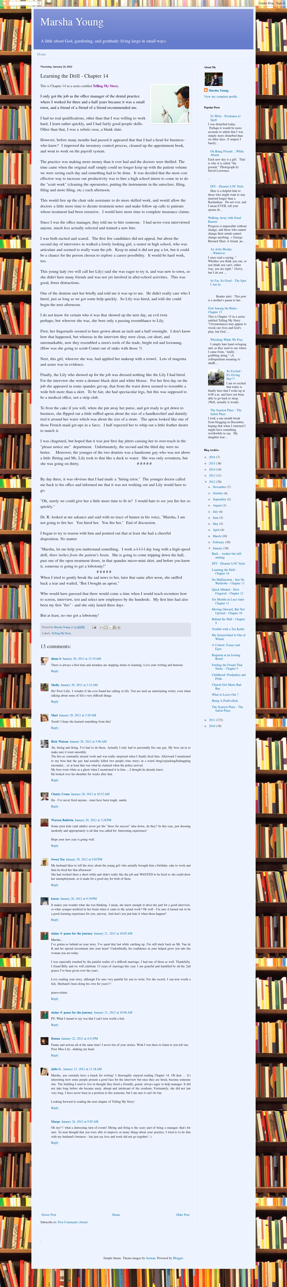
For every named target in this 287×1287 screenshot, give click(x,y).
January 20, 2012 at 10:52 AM (90, 794)
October (218, 493)
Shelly (55, 684)
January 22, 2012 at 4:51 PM (79, 1038)
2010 (212, 726)
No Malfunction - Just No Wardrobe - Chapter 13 (228, 581)
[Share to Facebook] (114, 627)
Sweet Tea (58, 859)
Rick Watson (59, 741)
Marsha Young (72, 21)
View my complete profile (220, 96)
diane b (56, 658)
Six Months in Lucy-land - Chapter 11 (229, 601)
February (219, 542)
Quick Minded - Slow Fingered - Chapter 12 (227, 591)
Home (41, 54)
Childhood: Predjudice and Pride (229, 677)
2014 (212, 469)
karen (55, 898)
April (216, 530)
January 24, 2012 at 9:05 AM (79, 1121)
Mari (54, 715)
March (217, 536)
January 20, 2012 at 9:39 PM (78, 898)
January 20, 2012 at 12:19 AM (82, 658)
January (218, 548)
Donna (55, 1038)
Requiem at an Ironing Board (226, 657)
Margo (55, 1121)
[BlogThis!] (106, 627)
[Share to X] (110, 627)
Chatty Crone (60, 794)
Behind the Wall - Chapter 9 (228, 621)
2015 (212, 463)
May (216, 523)
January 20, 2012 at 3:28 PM (93, 820)
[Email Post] (94, 627)
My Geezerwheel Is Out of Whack (229, 637)
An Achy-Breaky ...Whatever (221, 251)
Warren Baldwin (62, 820)
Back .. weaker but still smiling (226, 555)
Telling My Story (61, 633)
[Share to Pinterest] (119, 627)
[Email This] (102, 627)
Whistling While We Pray (226, 339)
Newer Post (48, 1214)
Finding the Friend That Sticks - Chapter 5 (227, 667)
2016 (212, 457)
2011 (212, 720)
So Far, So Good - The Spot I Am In (228, 282)
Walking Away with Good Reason (224, 220)
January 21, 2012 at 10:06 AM (113, 1012)
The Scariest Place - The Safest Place (225, 412)
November (220, 487)
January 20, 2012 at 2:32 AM (79, 685)
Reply (55, 671)
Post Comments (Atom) (73, 1222)
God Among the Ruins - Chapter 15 (223, 310)
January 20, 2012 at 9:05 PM (84, 859)
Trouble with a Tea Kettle (228, 629)
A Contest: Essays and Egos (226, 647)
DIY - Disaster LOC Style (227, 186)
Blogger (178, 1258)
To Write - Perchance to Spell (225, 118)
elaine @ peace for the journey (72, 933)
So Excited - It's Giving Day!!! (234, 375)
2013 (212, 475)
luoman (150, 1258)
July (216, 511)
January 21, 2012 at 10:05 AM (113, 933)
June (216, 517)
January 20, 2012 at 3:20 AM (77, 715)
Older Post (182, 1214)
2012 (212, 482)
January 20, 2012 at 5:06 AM (88, 741)
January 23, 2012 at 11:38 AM (82, 1069)
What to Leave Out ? (225, 694)
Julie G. (56, 1069)
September (220, 499)
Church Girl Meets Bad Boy (226, 686)
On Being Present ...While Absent (227, 153)
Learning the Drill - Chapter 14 (224, 572)
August (218, 505)
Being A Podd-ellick (225, 700)
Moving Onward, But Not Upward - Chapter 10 (228, 611)
